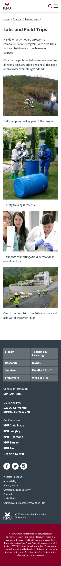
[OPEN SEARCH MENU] (50, 6)
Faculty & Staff (41, 370)
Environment (32, 19)
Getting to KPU (13, 454)
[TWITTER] (15, 466)
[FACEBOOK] (6, 466)
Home (6, 19)
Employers (12, 378)
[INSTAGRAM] (23, 466)
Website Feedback (13, 476)
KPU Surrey (11, 442)
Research (11, 363)
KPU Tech (9, 448)
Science (17, 19)
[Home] (21, 6)
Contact (7, 494)
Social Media (9, 498)
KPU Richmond (13, 437)
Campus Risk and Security (16, 489)
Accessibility (9, 481)
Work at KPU (40, 378)
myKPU (37, 363)
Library (10, 352)
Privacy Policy (10, 485)
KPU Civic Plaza (13, 425)
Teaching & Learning (39, 353)
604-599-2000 (12, 394)
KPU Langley (11, 431)
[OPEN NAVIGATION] (56, 6)
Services (10, 370)
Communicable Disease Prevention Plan (24, 502)
